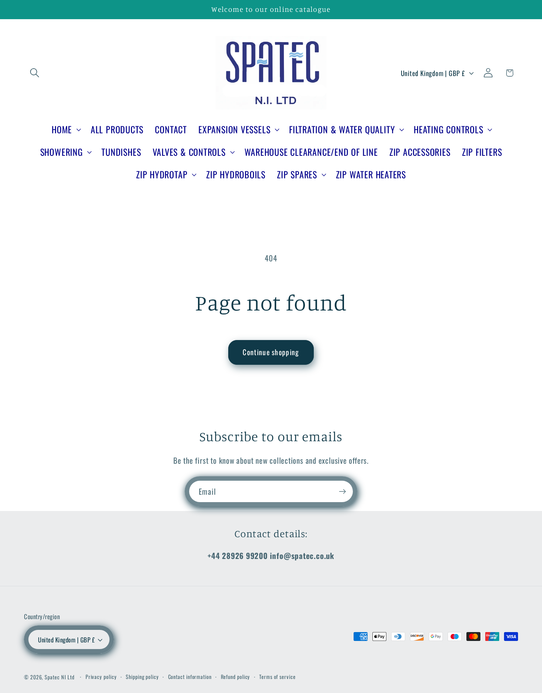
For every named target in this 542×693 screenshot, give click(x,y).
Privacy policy (101, 676)
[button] (34, 72)
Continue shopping (271, 352)
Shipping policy (142, 676)
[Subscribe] (342, 491)
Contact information (190, 676)
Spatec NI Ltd (59, 677)
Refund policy (235, 676)
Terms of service (277, 676)
